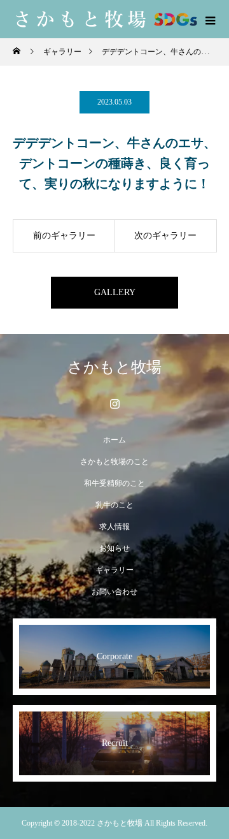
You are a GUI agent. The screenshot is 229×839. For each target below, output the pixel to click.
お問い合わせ (114, 591)
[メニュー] (210, 19)
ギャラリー (114, 569)
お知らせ (114, 548)
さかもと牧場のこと (114, 461)
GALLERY (114, 292)
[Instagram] (114, 403)
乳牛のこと (114, 504)
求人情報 (114, 526)
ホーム (114, 439)
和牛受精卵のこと (114, 483)
